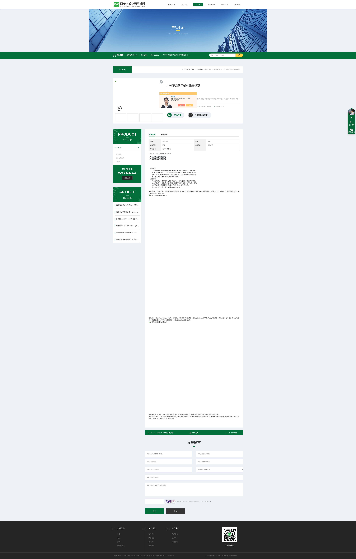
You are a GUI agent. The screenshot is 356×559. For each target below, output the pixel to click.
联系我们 (237, 4)
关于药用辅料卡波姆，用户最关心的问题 (128, 239)
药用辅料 (217, 69)
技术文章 (224, 4)
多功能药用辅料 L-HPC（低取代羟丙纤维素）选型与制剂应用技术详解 (128, 219)
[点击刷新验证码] (170, 501)
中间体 (118, 161)
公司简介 (151, 534)
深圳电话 (234, 433)
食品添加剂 (121, 546)
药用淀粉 (144, 55)
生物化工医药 (120, 158)
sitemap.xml (233, 556)
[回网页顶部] (351, 118)
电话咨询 (351, 125)
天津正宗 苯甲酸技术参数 (165, 433)
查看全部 (127, 178)
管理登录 (225, 556)
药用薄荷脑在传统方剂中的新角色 (128, 205)
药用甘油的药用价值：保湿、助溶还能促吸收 (128, 212)
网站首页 (171, 4)
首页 (192, 69)
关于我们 (185, 4)
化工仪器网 (217, 556)
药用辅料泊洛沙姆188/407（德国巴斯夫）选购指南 (128, 226)
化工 (118, 534)
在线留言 (164, 134)
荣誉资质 (151, 538)
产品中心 (198, 4)
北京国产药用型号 (132, 55)
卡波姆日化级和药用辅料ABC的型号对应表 (128, 232)
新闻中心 (211, 4)
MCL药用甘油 (154, 55)
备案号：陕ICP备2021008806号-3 (162, 556)
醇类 (118, 542)
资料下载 (175, 542)
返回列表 (195, 433)
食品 (118, 538)
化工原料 (208, 69)
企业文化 (151, 542)
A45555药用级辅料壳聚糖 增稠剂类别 (173, 55)
